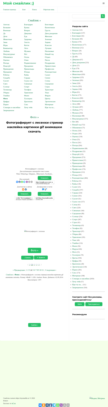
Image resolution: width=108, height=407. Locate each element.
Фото (5, 98)
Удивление (28, 93)
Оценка (6, 60)
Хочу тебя (28, 107)
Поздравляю (50, 63)
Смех (5, 84)
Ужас (47, 93)
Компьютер (7, 48)
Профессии (49, 69)
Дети (5, 36)
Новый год (49, 54)
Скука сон (28, 81)
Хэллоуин (28, 98)
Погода (6, 63)
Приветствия (50, 66)
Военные (7, 30)
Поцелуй (6, 66)
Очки (26, 60)
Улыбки (6, 96)
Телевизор (7, 90)
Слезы (47, 81)
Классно (48, 45)
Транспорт (49, 90)
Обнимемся (8, 57)
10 (40, 270)
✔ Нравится (41, 258)
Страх (47, 87)
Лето (26, 48)
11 (43, 270)
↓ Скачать (27, 258)
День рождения (51, 33)
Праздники (28, 66)
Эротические (50, 101)
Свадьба (6, 78)
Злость (27, 42)
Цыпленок (28, 101)
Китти (26, 45)
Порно (6, 104)
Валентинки (50, 27)
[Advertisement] (34, 149)
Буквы (26, 27)
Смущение (49, 84)
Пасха (47, 60)
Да (4, 33)
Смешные (28, 84)
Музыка (27, 51)
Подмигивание (30, 63)
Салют (47, 75)
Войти (80, 304)
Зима (5, 42)
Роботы (6, 75)
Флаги (26, 96)
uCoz (14, 403)
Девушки (28, 33)
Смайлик (9, 275)
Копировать (45, 178)
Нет (25, 54)
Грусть (47, 30)
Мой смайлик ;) (18, 3)
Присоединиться (94, 304)
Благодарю (28, 24)
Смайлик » (34, 20)
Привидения (8, 69)
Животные (7, 39)
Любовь (6, 51)
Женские (48, 36)
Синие (47, 78)
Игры (5, 45)
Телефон (27, 90)
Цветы (47, 98)
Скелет (6, 81)
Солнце (6, 87)
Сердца (27, 78)
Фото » (34, 117)
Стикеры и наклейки (11, 107)
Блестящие (49, 24)
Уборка (6, 93)
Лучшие (48, 48)
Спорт (26, 87)
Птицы (27, 72)
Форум (47, 96)
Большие (6, 27)
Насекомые (49, 51)
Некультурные (9, 54)
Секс (26, 104)
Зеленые (48, 39)
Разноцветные (50, 72)
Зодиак (48, 42)
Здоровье (28, 39)
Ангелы (6, 24)
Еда (25, 36)
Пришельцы (29, 69)
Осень (26, 57)
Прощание (7, 72)
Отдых (47, 57)
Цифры (6, 101)
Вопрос (27, 30)
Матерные (49, 104)
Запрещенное (8, 110)
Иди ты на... (50, 107)
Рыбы (26, 75)
